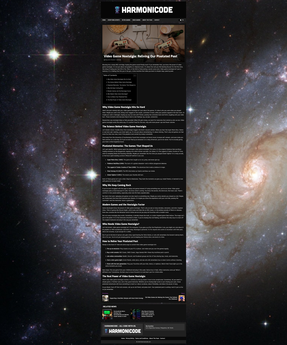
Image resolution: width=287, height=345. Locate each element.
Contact (156, 20)
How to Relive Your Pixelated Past (117, 97)
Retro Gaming (126, 20)
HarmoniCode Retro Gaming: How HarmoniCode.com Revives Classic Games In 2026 (107, 314)
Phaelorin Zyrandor (110, 60)
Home (104, 20)
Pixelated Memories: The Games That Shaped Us (122, 85)
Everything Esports (114, 20)
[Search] (183, 20)
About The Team (147, 20)
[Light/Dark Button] (179, 20)
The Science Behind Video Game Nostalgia (120, 82)
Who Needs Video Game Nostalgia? (118, 94)
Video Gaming (136, 20)
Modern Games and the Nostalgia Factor (119, 91)
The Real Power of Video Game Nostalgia (119, 100)
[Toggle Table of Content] (134, 75)
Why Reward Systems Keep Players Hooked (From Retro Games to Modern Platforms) (135, 314)
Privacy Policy (130, 338)
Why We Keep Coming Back (115, 88)
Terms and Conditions (141, 338)
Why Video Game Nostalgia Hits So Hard (119, 79)
